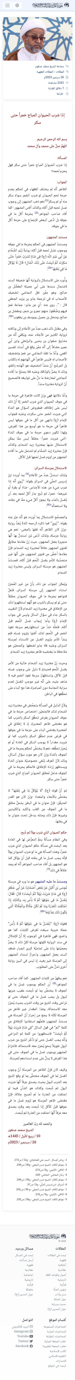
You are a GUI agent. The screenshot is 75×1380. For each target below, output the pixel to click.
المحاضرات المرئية (56, 1331)
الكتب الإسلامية (58, 1351)
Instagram (21, 1331)
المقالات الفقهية (45, 72)
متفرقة (29, 1289)
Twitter (23, 1341)
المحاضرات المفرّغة (56, 1336)
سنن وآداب (60, 1294)
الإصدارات (61, 1361)
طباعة (60, 93)
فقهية (63, 1260)
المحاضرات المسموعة (55, 1326)
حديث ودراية (59, 1304)
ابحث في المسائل (24, 1255)
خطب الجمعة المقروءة (54, 1346)
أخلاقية (62, 1265)
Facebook (22, 1346)
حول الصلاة (60, 1299)
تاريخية (62, 1279)
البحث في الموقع (57, 1366)
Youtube (23, 1336)
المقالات (59, 72)
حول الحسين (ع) (57, 1309)
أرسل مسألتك (26, 1260)
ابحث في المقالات (57, 1255)
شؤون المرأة (60, 1289)
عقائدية (62, 1270)
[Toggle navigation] (7, 5)
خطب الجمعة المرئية (55, 1341)
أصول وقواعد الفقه (56, 1275)
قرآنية (63, 1284)
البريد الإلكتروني (20, 1326)
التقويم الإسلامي (57, 1356)
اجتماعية (28, 1275)
